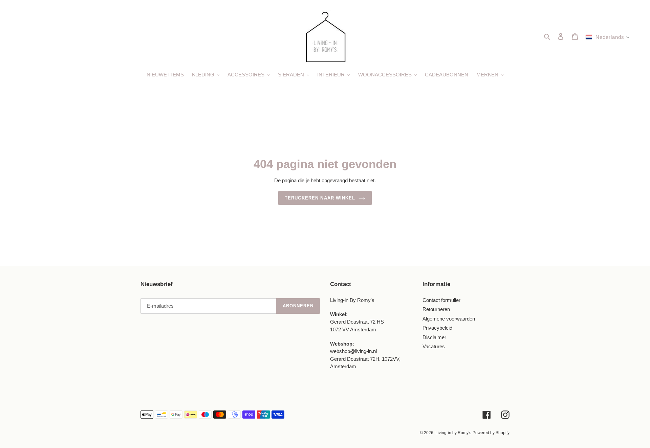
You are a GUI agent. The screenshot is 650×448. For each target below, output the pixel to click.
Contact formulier (441, 300)
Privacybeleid (437, 328)
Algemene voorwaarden (448, 319)
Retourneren (436, 309)
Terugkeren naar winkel (320, 198)
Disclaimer (434, 337)
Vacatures (433, 346)
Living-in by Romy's (453, 432)
